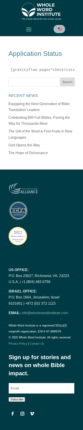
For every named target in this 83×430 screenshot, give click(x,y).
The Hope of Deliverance (28, 153)
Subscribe (16, 399)
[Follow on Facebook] (13, 414)
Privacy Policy (18, 343)
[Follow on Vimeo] (32, 414)
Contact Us (37, 343)
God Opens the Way (24, 145)
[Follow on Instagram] (22, 414)
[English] (59, 29)
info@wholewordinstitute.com (45, 313)
